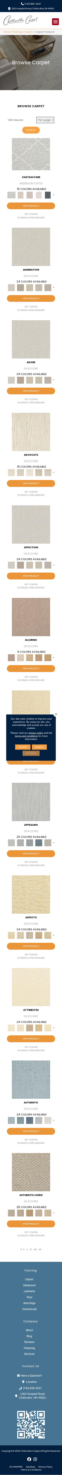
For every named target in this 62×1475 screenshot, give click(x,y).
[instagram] (35, 1459)
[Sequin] (48, 935)
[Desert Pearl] (21, 657)
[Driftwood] (31, 616)
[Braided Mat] (30, 1213)
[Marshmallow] (31, 246)
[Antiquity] (39, 935)
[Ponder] (31, 894)
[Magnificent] (31, 709)
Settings (31, 753)
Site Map (30, 1467)
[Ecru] (21, 287)
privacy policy (36, 732)
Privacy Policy (45, 1467)
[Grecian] (31, 987)
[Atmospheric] (31, 154)
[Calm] (39, 194)
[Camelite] (30, 657)
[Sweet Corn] (48, 1027)
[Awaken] (21, 194)
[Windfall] (21, 472)
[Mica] (39, 1213)
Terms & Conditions (31, 1469)
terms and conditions (26, 736)
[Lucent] (21, 935)
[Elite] (30, 472)
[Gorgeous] (31, 802)
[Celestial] (48, 194)
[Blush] (30, 194)
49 (39, 1249)
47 (30, 1249)
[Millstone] (31, 1172)
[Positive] (39, 1120)
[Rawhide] (48, 657)
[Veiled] (39, 1027)
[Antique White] (30, 287)
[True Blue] (30, 1120)
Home (6, 32)
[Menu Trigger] (55, 21)
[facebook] (29, 1459)
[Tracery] (21, 1213)
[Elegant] (30, 842)
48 (35, 1249)
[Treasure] (48, 472)
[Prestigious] (21, 842)
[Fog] (48, 287)
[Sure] (31, 1079)
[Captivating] (48, 842)
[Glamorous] (39, 842)
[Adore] (31, 431)
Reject (39, 747)
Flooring (17, 32)
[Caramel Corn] (48, 1213)
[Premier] (39, 472)
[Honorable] (48, 1120)
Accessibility (16, 1466)
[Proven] (21, 1120)
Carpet (28, 32)
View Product (31, 206)
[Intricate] (21, 1027)
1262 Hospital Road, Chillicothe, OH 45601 (33, 8)
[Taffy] (39, 657)
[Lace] (39, 287)
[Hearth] (30, 1027)
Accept (23, 747)
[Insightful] (30, 935)
